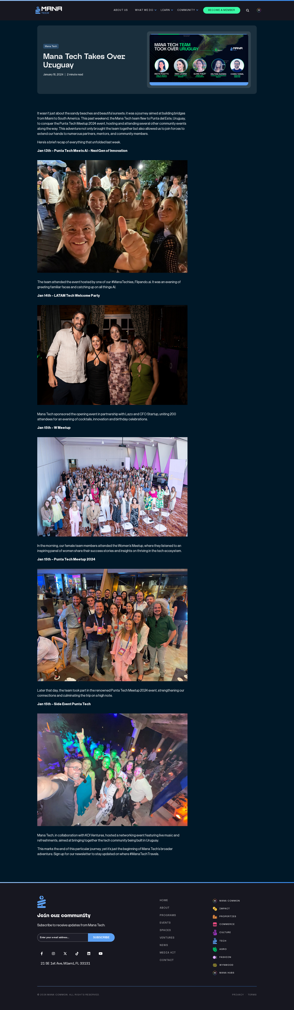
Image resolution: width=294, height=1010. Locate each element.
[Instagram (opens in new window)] (53, 953)
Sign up (59, 854)
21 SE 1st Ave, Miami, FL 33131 (65, 963)
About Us (121, 10)
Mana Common (57, 994)
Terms (252, 994)
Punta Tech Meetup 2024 (78, 123)
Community (186, 10)
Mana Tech (51, 46)
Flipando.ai (143, 282)
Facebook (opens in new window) (41, 953)
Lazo (129, 414)
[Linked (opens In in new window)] (88, 953)
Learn (165, 10)
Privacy (238, 994)
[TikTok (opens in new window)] (76, 953)
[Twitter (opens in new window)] (65, 953)
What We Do (144, 10)
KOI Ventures (94, 835)
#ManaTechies (122, 282)
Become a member (221, 10)
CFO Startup (149, 414)
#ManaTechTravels (144, 854)
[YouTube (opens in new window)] (100, 953)
